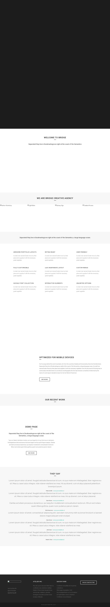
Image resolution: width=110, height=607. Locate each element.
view (6, 422)
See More (44, 379)
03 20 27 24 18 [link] (12, 593)
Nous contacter (88, 582)
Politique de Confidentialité (62, 604)
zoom (7, 417)
